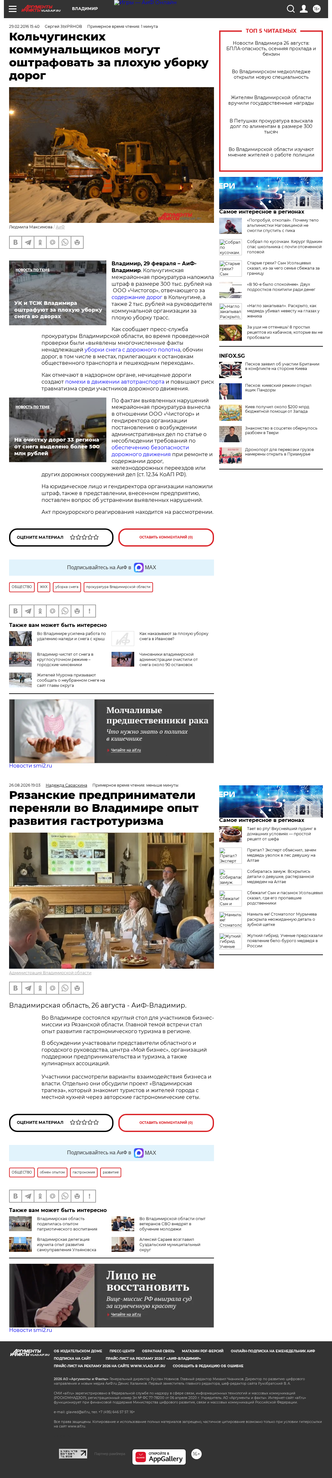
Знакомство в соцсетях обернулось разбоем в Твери (281, 430)
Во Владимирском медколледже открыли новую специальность (271, 74)
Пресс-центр (122, 1351)
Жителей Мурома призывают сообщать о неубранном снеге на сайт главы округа (71, 680)
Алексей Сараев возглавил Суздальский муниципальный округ (169, 1244)
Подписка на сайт (72, 1359)
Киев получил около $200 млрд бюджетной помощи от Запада (277, 409)
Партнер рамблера (109, 1454)
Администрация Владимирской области (50, 972)
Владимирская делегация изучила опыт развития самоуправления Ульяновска (66, 1244)
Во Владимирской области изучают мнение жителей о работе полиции (271, 152)
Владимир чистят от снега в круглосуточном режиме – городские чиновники (65, 659)
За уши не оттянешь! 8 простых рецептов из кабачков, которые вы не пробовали (285, 332)
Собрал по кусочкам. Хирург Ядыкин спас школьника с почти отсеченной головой (284, 246)
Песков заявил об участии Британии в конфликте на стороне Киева (282, 366)
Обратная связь (158, 1351)
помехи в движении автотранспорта (114, 382)
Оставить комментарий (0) (166, 537)
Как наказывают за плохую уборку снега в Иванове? (173, 636)
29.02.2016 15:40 (24, 26)
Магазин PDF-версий (202, 1351)
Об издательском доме (78, 1351)
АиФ (60, 227)
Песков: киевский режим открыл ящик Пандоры (278, 387)
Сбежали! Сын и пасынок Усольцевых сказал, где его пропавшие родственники (285, 898)
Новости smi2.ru (30, 766)
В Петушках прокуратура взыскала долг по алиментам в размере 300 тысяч (271, 126)
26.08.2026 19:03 (25, 785)
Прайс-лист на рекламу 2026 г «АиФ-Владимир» (153, 1359)
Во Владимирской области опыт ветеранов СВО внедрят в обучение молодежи (172, 1223)
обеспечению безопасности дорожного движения (150, 451)
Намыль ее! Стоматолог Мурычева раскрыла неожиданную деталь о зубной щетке (282, 919)
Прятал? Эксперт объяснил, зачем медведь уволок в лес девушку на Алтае (281, 855)
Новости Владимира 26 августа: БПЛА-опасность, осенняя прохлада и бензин (271, 48)
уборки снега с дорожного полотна (132, 350)
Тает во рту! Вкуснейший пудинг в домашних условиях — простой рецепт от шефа (281, 833)
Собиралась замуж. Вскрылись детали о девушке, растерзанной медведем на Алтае (280, 876)
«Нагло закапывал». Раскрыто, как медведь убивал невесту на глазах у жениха (283, 310)
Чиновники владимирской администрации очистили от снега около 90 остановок (168, 659)
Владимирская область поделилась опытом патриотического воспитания (67, 1223)
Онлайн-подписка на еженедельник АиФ (273, 1351)
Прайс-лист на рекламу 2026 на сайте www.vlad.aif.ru (109, 1366)
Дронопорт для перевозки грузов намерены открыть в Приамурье (279, 451)
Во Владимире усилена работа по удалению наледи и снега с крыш (71, 636)
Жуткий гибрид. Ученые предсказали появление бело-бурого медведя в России (285, 940)
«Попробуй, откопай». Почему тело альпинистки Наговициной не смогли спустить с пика (283, 225)
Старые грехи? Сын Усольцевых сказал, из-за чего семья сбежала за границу (283, 268)
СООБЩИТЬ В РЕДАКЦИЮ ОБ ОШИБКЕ (208, 1366)
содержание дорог (138, 297)
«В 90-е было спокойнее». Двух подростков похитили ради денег (281, 287)
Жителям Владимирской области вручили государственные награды (271, 100)
